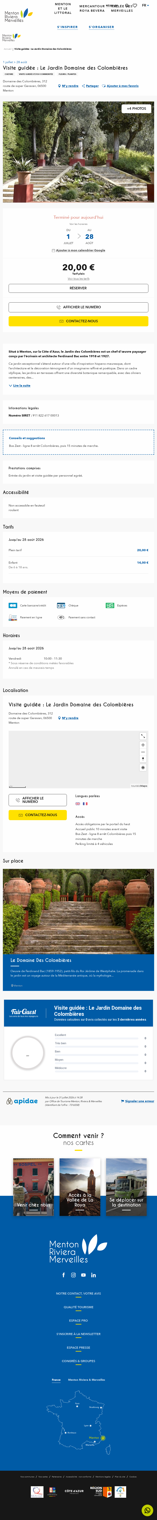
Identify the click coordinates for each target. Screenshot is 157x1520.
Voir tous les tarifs (78, 278)
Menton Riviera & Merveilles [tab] (86, 1380)
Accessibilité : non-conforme (78, 1476)
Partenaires (57, 1476)
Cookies (133, 1476)
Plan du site (120, 1476)
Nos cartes (43, 1476)
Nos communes (27, 1476)
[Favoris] (135, 5)
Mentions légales (103, 1476)
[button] (127, 5)
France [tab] (56, 1380)
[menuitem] (19, 15)
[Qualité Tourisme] (37, 1492)
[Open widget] (147, 1510)
